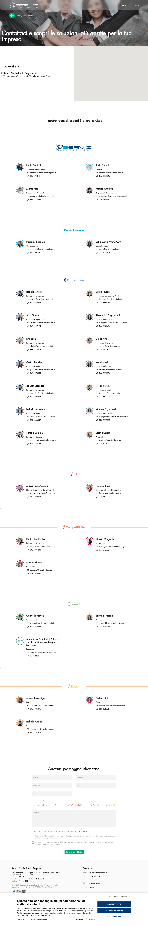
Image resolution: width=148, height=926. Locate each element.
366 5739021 (104, 550)
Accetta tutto (114, 904)
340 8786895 (35, 709)
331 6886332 (35, 420)
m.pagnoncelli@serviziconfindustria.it (113, 417)
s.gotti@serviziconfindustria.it (110, 249)
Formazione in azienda (35, 296)
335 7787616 (35, 732)
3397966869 (35, 656)
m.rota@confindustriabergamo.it (42, 196)
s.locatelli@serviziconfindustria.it (111, 623)
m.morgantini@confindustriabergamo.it (114, 546)
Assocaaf (99, 620)
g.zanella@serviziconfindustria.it (42, 370)
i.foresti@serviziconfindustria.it (110, 370)
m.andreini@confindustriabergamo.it (113, 196)
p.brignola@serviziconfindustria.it (42, 249)
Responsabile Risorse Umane (106, 193)
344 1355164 (35, 444)
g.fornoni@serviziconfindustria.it (42, 623)
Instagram (99, 883)
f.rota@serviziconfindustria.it (110, 493)
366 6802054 (104, 373)
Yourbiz (92, 887)
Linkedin (91, 883)
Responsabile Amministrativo (37, 193)
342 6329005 (104, 397)
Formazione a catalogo (104, 390)
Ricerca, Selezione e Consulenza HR (40, 490)
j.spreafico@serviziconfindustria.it (42, 393)
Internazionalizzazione (35, 543)
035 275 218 (35, 176)
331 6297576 (104, 253)
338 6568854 (104, 709)
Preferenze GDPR (114, 916)
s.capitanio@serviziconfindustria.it (43, 440)
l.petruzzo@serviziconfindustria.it (111, 299)
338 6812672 (35, 350)
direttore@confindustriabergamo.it (43, 173)
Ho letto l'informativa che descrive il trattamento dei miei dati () (59, 831)
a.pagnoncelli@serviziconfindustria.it (113, 323)
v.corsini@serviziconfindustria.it (111, 440)
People (96, 805)
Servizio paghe (32, 620)
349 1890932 (35, 573)
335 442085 (104, 350)
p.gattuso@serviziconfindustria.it (42, 546)
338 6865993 (104, 420)
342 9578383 (35, 373)
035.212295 (95, 877)
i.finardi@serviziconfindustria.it (111, 173)
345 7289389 (104, 627)
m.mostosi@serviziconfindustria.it (42, 570)
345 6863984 (104, 303)
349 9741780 (104, 200)
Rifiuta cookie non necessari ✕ (119, 896)
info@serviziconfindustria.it (98, 873)
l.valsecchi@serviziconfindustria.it (42, 417)
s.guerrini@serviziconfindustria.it (42, 323)
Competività (76, 805)
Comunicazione (32, 246)
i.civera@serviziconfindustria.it (41, 299)
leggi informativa (81, 831)
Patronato (30, 649)
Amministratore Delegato (35, 169)
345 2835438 (35, 550)
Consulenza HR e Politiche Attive (108, 490)
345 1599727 (104, 497)
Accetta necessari (114, 910)
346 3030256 (104, 176)
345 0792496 (104, 326)
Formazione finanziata (35, 319)
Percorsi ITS (100, 437)
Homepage (21, 15)
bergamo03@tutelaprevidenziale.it (43, 652)
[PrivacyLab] (90, 919)
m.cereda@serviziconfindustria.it (42, 493)
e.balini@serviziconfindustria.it (41, 346)
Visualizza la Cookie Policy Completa (32, 919)
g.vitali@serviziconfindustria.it (110, 346)
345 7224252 (104, 444)
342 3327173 (35, 326)
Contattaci (88, 868)
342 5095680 (35, 253)
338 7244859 (35, 200)
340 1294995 (35, 397)
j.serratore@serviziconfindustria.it (112, 393)
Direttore (99, 169)
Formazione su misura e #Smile (108, 296)
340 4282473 (35, 497)
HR (59, 805)
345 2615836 (35, 627)
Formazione (42, 805)
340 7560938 (35, 303)
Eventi (28, 702)
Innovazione (100, 543)
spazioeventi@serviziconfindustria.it (43, 705)
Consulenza (30, 567)
